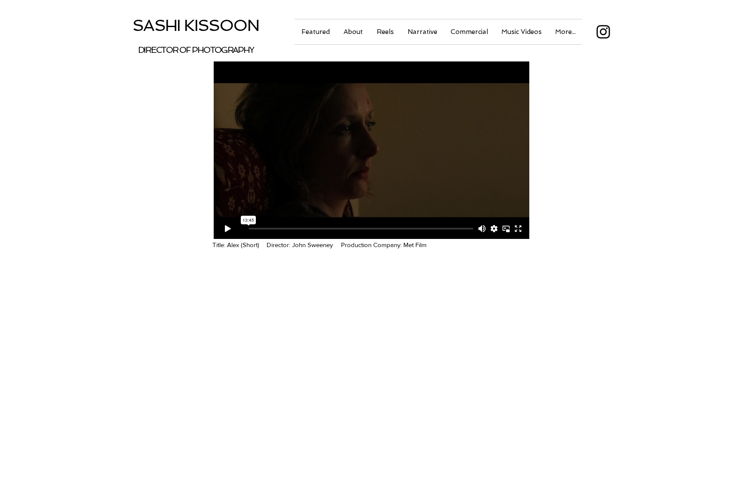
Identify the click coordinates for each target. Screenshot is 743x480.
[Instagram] (603, 32)
